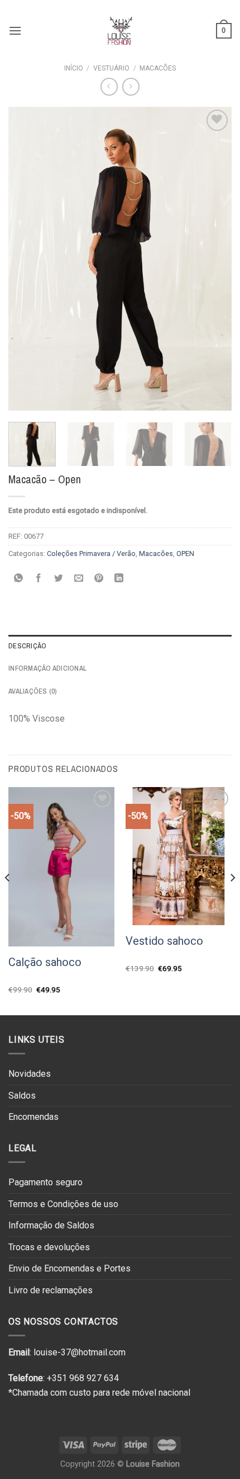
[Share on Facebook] (39, 579)
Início (73, 68)
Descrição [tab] (27, 646)
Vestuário (111, 68)
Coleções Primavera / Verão (91, 553)
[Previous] (27, 258)
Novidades (29, 1073)
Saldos (22, 1095)
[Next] (213, 258)
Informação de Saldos (51, 1225)
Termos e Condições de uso (63, 1204)
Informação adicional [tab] (47, 668)
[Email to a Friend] (79, 579)
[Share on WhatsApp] (18, 579)
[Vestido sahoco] (179, 856)
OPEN (185, 553)
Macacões (158, 68)
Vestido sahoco (164, 941)
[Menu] (15, 30)
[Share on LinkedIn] (119, 579)
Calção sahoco (44, 962)
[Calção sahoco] (61, 866)
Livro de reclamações (50, 1290)
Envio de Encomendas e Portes (69, 1268)
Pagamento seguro (45, 1182)
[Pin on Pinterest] (99, 579)
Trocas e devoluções (49, 1247)
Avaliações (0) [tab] (32, 691)
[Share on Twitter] (59, 579)
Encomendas (33, 1116)
